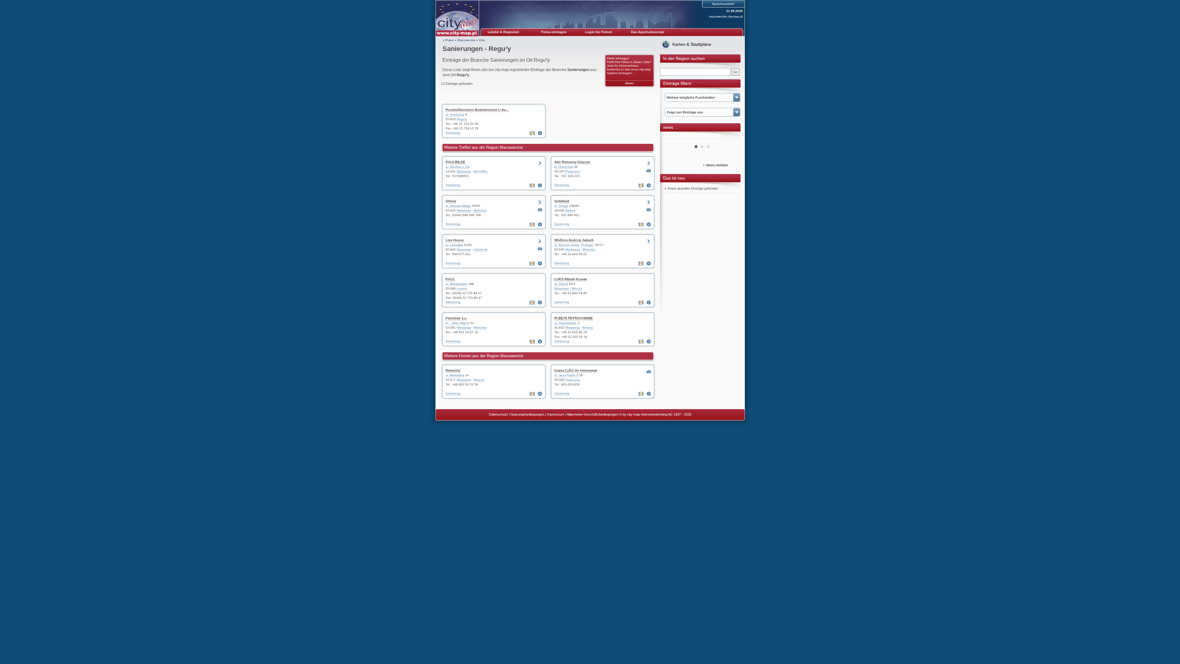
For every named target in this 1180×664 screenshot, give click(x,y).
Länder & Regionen (503, 32)
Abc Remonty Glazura (572, 162)
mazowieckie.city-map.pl (726, 16)
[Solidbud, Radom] (648, 224)
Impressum (555, 414)
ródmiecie (480, 249)
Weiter (629, 83)
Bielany (588, 327)
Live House (455, 240)
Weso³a (479, 379)
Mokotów (480, 210)
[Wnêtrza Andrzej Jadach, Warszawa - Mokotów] (648, 263)
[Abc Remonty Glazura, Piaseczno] (648, 185)
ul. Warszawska (456, 284)
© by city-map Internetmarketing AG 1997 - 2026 (655, 414)
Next (732, 136)
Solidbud (561, 201)
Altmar (451, 201)
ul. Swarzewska (565, 323)
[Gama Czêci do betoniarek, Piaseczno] (648, 393)
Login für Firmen (598, 32)
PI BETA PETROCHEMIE (573, 318)
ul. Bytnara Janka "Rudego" (574, 245)
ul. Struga (561, 206)
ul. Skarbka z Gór (458, 166)
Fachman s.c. (456, 318)
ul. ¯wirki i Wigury (458, 323)
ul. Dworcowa (563, 166)
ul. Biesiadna (455, 375)
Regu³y (462, 119)
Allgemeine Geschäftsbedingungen (592, 414)
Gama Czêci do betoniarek (575, 370)
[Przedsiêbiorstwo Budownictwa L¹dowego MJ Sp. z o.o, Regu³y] (539, 133)
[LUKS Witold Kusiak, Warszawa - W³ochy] (648, 302)
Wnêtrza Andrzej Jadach (574, 240)
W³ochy (577, 288)
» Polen (448, 40)
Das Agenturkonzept (647, 32)
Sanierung (453, 132)
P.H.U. (450, 279)
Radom (570, 210)
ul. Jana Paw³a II (566, 375)
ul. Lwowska (454, 245)
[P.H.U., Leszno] (539, 302)
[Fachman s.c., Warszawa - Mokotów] (539, 341)
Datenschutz (498, 414)
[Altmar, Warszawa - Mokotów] (539, 224)
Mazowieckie (466, 40)
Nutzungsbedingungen (527, 414)
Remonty (453, 370)
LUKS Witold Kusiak (570, 279)
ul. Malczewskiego (458, 206)
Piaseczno (572, 171)
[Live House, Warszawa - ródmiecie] (539, 263)
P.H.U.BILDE (455, 162)
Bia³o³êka (480, 171)
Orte (482, 40)
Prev (673, 136)
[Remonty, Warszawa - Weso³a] (539, 393)
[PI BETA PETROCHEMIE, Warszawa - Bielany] (648, 341)
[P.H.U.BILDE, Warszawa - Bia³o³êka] (539, 185)
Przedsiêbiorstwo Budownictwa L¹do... (477, 110)
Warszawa (464, 171)
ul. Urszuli (561, 284)
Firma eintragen (554, 32)
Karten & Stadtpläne (691, 44)
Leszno (462, 288)
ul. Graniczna (455, 114)
